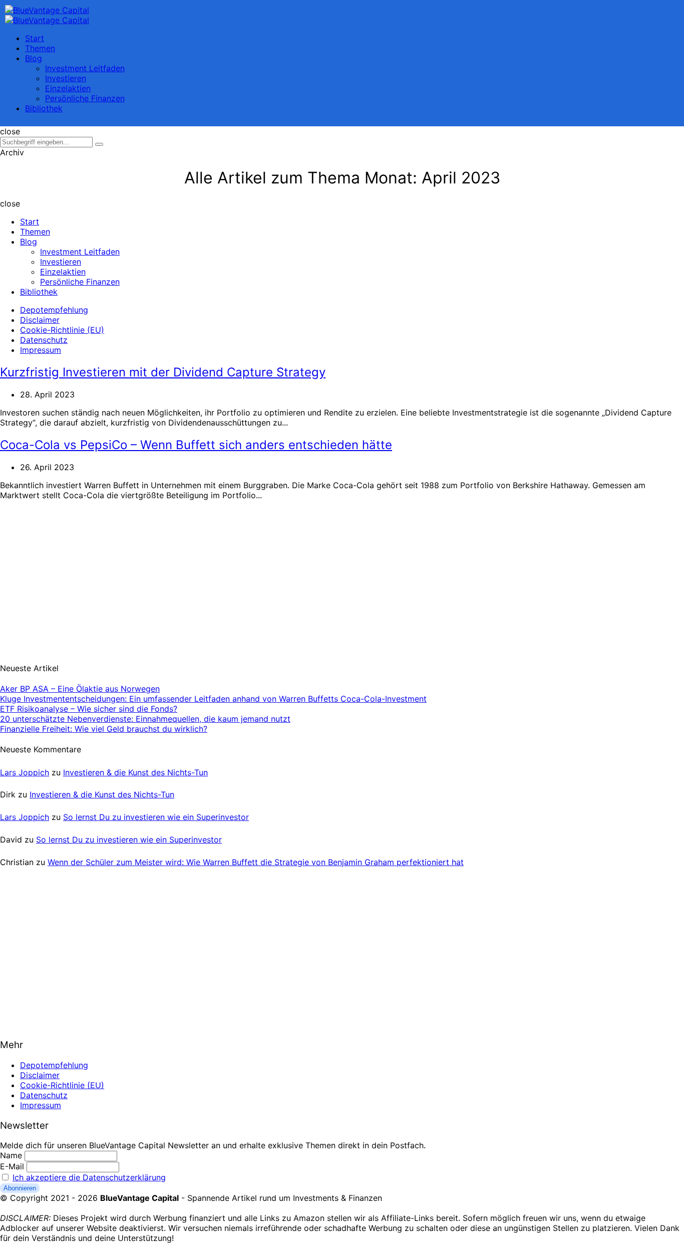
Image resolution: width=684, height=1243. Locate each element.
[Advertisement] (75, 575)
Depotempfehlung (54, 310)
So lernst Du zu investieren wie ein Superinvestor (156, 817)
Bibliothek (44, 108)
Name (11, 1155)
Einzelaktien (68, 88)
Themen (40, 48)
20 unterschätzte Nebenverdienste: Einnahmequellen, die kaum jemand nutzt (145, 719)
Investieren (65, 78)
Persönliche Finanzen (85, 98)
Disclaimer (40, 320)
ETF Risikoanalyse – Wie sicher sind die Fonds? (88, 709)
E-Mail (12, 1166)
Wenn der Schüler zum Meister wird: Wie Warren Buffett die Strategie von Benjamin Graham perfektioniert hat (256, 862)
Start (34, 38)
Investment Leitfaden (85, 68)
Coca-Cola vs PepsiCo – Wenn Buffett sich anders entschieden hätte (196, 445)
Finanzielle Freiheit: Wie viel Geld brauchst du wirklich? (103, 729)
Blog (33, 58)
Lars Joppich (24, 772)
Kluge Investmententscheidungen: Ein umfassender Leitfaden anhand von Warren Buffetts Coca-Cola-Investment (213, 699)
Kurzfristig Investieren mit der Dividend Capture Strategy (162, 372)
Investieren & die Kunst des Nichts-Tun (135, 772)
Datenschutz (44, 340)
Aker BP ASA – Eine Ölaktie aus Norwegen (80, 689)
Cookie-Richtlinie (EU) (62, 330)
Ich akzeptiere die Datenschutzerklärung (89, 1177)
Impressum (40, 350)
